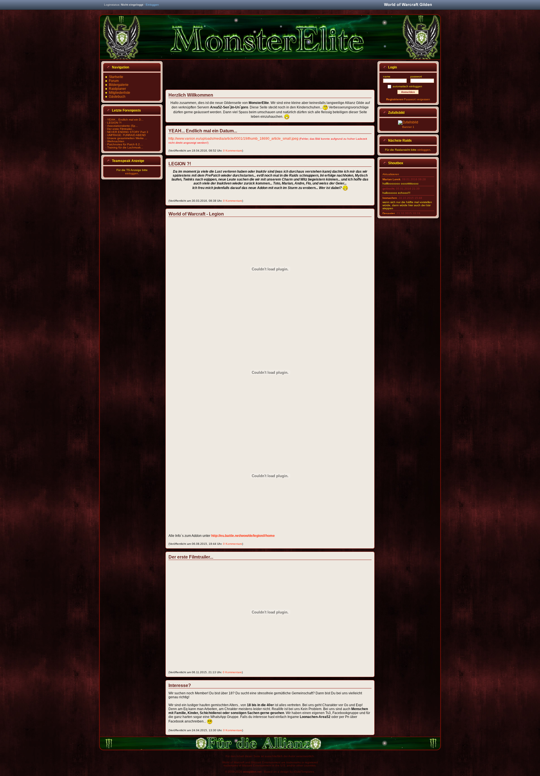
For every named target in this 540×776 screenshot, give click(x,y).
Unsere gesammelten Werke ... (127, 138)
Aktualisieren (390, 174)
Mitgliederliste (119, 93)
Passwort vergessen (417, 99)
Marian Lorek (391, 179)
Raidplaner (117, 89)
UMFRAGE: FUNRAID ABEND (126, 135)
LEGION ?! (114, 122)
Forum (114, 81)
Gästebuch (117, 97)
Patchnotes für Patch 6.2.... (125, 144)
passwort (416, 76)
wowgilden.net (252, 771)
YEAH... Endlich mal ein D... (125, 119)
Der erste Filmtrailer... (120, 128)
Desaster (388, 213)
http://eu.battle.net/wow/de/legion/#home (243, 536)
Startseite (116, 77)
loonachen (389, 197)
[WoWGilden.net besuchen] (408, 5)
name (386, 76)
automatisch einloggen (407, 86)
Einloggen (152, 4)
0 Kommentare (232, 150)
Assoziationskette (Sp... (122, 125)
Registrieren (394, 99)
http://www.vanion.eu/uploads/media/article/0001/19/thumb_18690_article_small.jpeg (233, 139)
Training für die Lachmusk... (125, 147)
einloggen (131, 173)
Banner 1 (408, 126)
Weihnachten (115, 141)
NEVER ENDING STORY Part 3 (127, 132)
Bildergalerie (119, 85)
